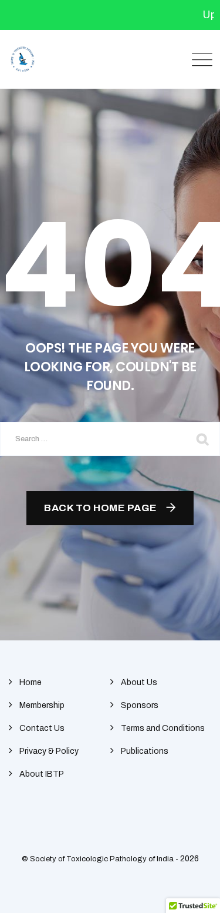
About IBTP (41, 774)
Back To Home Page (100, 507)
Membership (42, 705)
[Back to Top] (195, 894)
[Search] (202, 439)
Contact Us (42, 728)
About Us (139, 682)
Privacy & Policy (49, 751)
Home (30, 682)
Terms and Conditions (163, 728)
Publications (144, 751)
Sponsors (139, 705)
